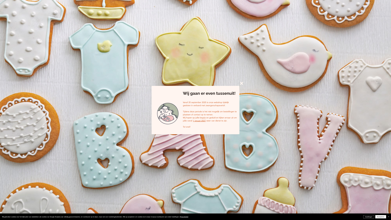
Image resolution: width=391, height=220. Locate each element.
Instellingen (368, 217)
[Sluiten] (388, 216)
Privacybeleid (184, 217)
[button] (241, 83)
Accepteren (380, 217)
